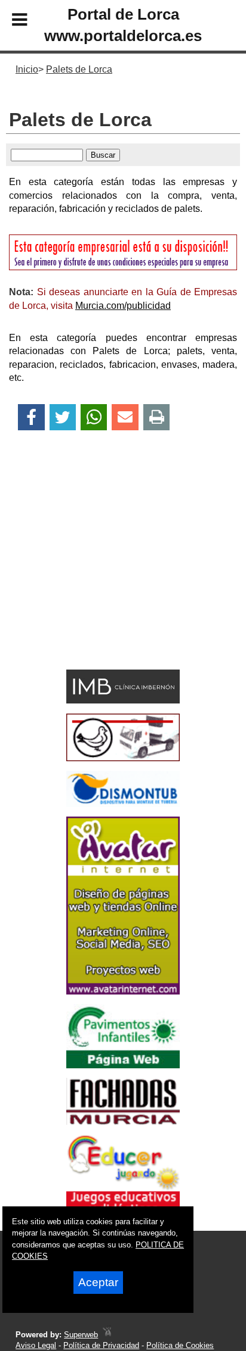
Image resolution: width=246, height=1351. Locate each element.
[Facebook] (31, 417)
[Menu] (9, 21)
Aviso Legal (36, 1345)
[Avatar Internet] (123, 991)
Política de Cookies (180, 1345)
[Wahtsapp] (94, 417)
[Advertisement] (104, 570)
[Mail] (125, 417)
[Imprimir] (156, 417)
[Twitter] (63, 417)
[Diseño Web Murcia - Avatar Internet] (107, 1334)
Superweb (81, 1334)
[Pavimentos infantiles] (123, 1065)
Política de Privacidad (101, 1345)
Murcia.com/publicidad (123, 306)
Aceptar (98, 1282)
